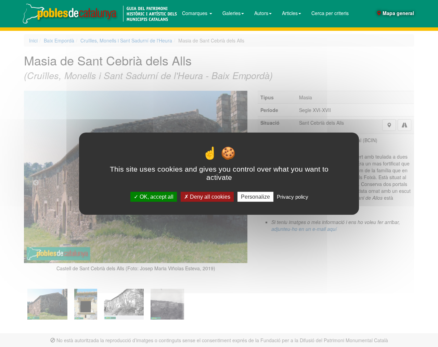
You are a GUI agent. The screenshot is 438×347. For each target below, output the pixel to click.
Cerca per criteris (330, 13)
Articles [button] (290, 13)
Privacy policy (292, 196)
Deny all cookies (209, 196)
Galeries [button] (231, 13)
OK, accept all (155, 196)
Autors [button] (261, 13)
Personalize (255, 196)
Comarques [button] (195, 13)
